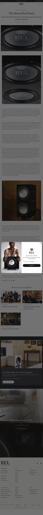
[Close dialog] (41, 243)
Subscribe (32, 265)
